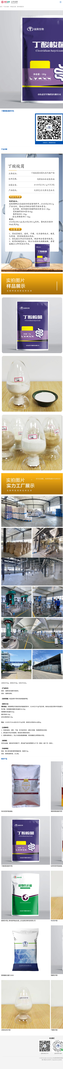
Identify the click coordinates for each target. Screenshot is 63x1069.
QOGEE (60, 1059)
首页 (1, 6)
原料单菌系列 (20, 6)
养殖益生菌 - (13, 6)
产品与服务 (6, 6)
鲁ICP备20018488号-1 (47, 1059)
